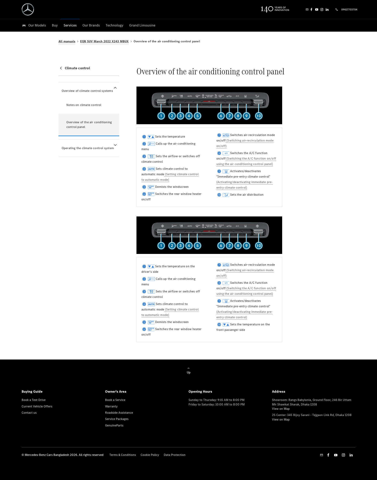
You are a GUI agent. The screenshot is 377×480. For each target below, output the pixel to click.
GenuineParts (114, 425)
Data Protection (175, 455)
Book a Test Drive (34, 400)
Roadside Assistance (119, 413)
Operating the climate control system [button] (88, 148)
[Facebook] (311, 9)
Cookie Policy (150, 455)
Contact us (29, 413)
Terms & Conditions (122, 455)
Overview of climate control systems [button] (87, 91)
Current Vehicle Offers (37, 406)
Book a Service (115, 400)
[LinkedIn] (327, 9)
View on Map (281, 409)
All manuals (67, 41)
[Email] (307, 9)
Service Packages (116, 419)
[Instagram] (322, 9)
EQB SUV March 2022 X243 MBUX (104, 41)
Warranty (111, 406)
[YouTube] (317, 9)
